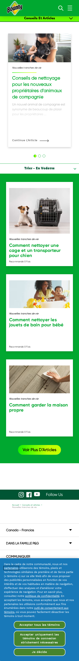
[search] (61, 8)
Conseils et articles (31, 505)
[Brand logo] (14, 8)
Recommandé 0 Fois (19, 261)
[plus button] (71, 18)
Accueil (15, 505)
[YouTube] (37, 494)
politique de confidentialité (42, 596)
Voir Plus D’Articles (40, 449)
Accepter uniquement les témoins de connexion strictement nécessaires (39, 638)
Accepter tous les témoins (39, 624)
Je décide (39, 651)
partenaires (11, 568)
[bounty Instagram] (21, 494)
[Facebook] (29, 494)
